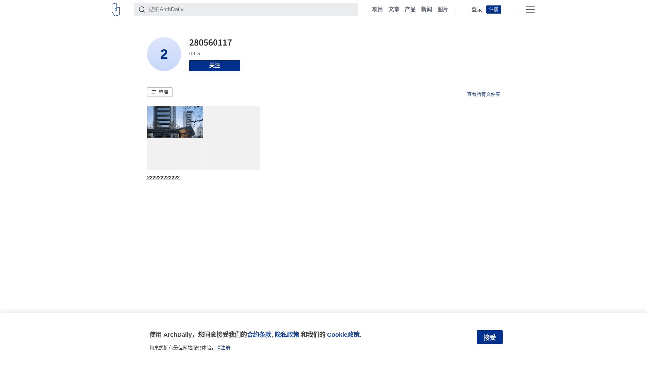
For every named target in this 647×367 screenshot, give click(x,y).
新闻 (426, 9)
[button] (160, 92)
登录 (476, 9)
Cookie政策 (343, 334)
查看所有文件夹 (483, 94)
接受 (490, 337)
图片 (442, 9)
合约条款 (259, 334)
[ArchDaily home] (116, 9)
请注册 (223, 347)
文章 (394, 9)
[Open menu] (530, 9)
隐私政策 (287, 334)
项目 (377, 9)
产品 (410, 9)
